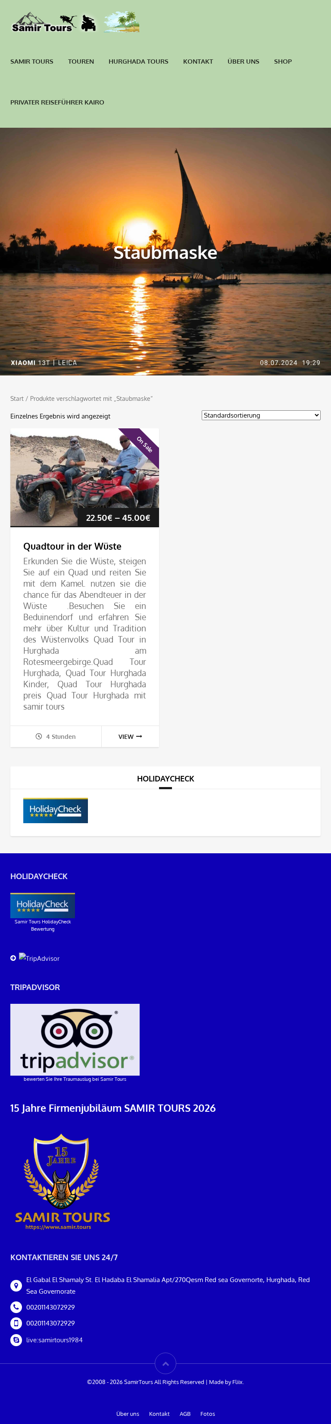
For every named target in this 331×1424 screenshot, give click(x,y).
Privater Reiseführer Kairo (57, 102)
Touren (81, 61)
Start (17, 398)
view (126, 736)
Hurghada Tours (139, 61)
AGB (185, 1413)
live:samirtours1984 (54, 1340)
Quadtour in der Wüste (72, 546)
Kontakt (198, 61)
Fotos (207, 1413)
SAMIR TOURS (31, 61)
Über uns (243, 61)
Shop (283, 61)
